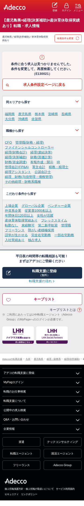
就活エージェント (62, 453)
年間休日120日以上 (19, 215)
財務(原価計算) (41, 157)
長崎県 (66, 114)
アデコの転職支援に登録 (19, 372)
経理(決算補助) (16, 157)
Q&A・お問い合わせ (16, 419)
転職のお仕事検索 (15, 391)
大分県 (10, 119)
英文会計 (38, 167)
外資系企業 (13, 210)
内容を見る (42, 102)
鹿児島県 (24, 114)
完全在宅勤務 (41, 235)
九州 (28, 359)
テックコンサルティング (62, 442)
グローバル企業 (32, 206)
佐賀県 (36, 119)
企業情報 (9, 428)
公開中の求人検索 (15, 410)
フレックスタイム (54, 220)
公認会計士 (43, 172)
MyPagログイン (14, 382)
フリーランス (14, 230)
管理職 (66, 225)
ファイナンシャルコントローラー (29, 147)
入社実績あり (14, 240)
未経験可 (28, 225)
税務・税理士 (58, 167)
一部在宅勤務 (64, 235)
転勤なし (11, 225)
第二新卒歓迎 (48, 225)
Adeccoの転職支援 (12, 359)
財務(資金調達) (16, 162)
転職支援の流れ (40, 281)
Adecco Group (62, 465)
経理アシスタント (18, 172)
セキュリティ (12, 494)
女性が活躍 (45, 215)
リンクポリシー (29, 494)
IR (58, 162)
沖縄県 (23, 119)
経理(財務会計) (16, 152)
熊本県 (40, 114)
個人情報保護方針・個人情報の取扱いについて (29, 489)
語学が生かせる (16, 235)
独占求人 (34, 240)
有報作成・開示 (41, 162)
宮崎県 (53, 114)
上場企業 (11, 206)
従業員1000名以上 (38, 210)
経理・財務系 (54, 359)
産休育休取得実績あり (21, 220)
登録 (54, 10)
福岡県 (10, 114)
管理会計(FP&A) (17, 167)
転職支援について (15, 400)
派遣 (21, 442)
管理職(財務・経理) (29, 142)
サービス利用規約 (65, 489)
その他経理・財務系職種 (23, 182)
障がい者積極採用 (41, 230)
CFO (8, 142)
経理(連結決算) (41, 152)
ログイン (66, 10)
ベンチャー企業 (59, 206)
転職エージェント (21, 453)
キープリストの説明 (79, 310)
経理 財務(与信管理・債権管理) (29, 177)
